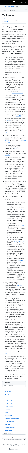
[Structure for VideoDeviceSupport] (4, 427)
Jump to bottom (6, 18)
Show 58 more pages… (8, 433)
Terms (3, 444)
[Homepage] (14, 2)
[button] (24, 439)
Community (20, 444)
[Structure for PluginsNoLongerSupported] (4, 418)
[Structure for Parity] (4, 412)
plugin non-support (17, 92)
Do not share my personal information (14, 447)
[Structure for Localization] (4, 410)
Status (15, 444)
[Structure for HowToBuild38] (4, 401)
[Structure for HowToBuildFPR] (4, 407)
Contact (10, 445)
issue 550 (7, 140)
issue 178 (20, 260)
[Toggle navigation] (2, 2)
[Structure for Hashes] (4, 398)
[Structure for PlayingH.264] (4, 415)
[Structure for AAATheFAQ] (4, 392)
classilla (5, 6)
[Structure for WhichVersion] (4, 430)
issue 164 (7, 155)
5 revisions (5, 21)
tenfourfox (11, 6)
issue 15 (21, 209)
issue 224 (15, 241)
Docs (25, 444)
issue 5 (6, 353)
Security (11, 444)
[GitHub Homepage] (10, 449)
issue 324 (18, 115)
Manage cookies (16, 445)
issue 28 (16, 102)
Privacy (7, 444)
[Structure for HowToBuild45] (4, 404)
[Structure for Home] (4, 389)
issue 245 (21, 241)
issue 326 (19, 285)
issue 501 (16, 148)
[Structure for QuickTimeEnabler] (4, 421)
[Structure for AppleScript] (4, 395)
